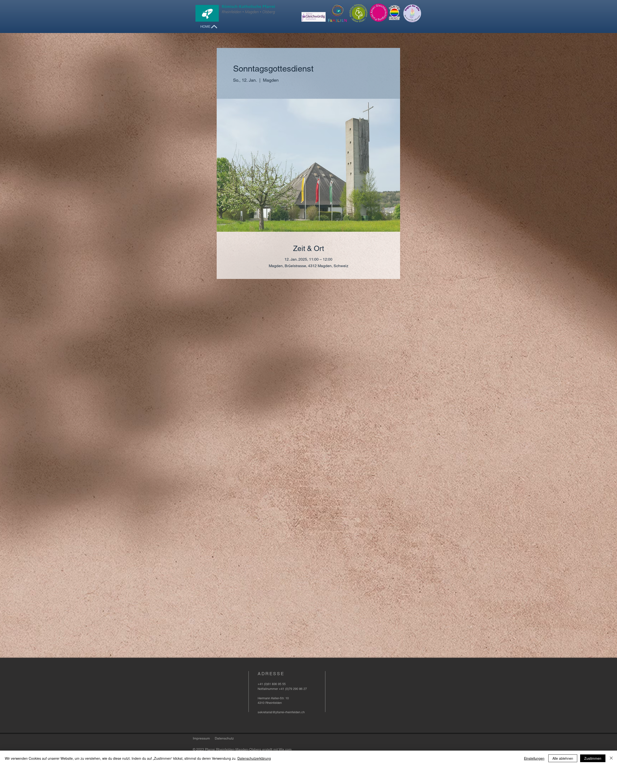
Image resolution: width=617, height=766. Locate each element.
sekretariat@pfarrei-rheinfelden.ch (281, 712)
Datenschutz (224, 738)
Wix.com (285, 749)
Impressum (201, 738)
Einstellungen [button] (534, 758)
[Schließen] (611, 758)
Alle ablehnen (562, 758)
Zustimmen (592, 758)
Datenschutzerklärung (254, 758)
